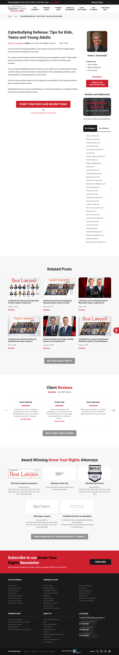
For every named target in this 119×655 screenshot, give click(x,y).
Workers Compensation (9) (95, 235)
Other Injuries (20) (92, 191)
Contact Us (47, 632)
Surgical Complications (86, 600)
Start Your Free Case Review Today (43, 104)
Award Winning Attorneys (51, 619)
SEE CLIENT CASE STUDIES (60, 433)
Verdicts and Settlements (51, 639)
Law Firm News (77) (92, 170)
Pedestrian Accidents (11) (94, 197)
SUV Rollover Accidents (15, 603)
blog (16, 16)
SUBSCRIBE (100, 562)
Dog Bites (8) (90, 153)
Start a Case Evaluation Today (97, 83)
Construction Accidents (51, 593)
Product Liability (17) (93, 204)
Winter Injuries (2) (92, 228)
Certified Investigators (50, 624)
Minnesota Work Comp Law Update (19, 622)
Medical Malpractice (85, 585)
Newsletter (47, 637)
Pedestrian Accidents (14, 598)
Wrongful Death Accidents (52, 608)
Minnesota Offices (97, 2)
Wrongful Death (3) (92, 239)
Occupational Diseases (15, 624)
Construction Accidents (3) (94, 149)
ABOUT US (47, 614)
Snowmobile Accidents (51, 603)
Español (34, 651)
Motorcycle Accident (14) (94, 180)
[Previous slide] (6, 410)
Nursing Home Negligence (87, 598)
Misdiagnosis (83, 595)
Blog (45, 622)
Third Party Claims (13, 627)
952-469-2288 (84, 629)
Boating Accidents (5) (93, 143)
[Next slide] (113, 410)
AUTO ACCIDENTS (15, 580)
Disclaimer (52, 651)
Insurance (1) (90, 167)
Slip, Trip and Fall (49, 600)
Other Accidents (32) (92, 187)
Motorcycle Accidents (15, 588)
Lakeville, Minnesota (86, 627)
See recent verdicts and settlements (97, 119)
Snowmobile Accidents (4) (94, 218)
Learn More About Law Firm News (43, 113)
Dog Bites (47, 595)
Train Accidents (48, 605)
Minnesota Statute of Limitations (54, 634)
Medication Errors (84, 593)
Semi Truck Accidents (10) (94, 208)
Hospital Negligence (85, 590)
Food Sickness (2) (92, 160)
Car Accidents (12, 585)
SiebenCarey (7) (91, 211)
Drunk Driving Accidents (15, 595)
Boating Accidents (49, 588)
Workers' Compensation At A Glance (19, 629)
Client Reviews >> (49, 642)
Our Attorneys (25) (92, 194)
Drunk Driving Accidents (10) (95, 156)
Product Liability (49, 598)
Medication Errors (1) (93, 177)
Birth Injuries (83, 588)
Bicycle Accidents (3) (93, 139)
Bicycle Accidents (13, 590)
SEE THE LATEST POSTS (59, 361)
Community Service (50, 629)
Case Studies (48, 627)
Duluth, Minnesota (85, 633)
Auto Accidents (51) (92, 136)
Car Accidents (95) (92, 146)
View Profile (97, 77)
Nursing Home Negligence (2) (95, 184)
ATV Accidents (48, 585)
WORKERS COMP (14, 614)
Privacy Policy (43, 651)
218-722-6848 (84, 635)
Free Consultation (13, 2)
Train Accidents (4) (92, 225)
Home (10, 16)
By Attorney (104, 128)
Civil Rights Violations (50, 590)
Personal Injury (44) (92, 201)
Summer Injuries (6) (92, 221)
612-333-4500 (84, 624)
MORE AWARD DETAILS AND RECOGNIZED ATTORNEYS (59, 536)
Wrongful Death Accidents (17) (96, 242)
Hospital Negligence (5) (93, 163)
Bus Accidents (12, 593)
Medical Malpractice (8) (94, 173)
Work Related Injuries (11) (94, 232)
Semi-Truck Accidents (14, 600)
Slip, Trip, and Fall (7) (93, 215)
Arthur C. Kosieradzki (16, 43)
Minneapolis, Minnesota (87, 621)
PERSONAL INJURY (51, 580)
